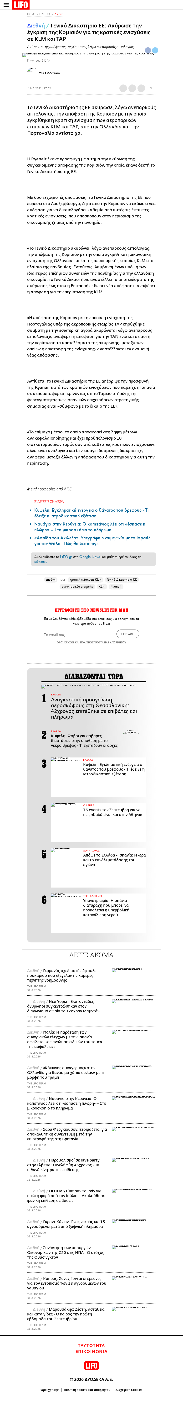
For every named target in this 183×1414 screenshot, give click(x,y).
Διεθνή (59, 14)
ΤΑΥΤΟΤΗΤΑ (91, 1345)
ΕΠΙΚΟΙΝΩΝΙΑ (92, 1351)
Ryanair (116, 586)
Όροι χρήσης (50, 1390)
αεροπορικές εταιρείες (77, 586)
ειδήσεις (40, 561)
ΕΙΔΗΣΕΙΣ (45, 14)
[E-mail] (141, 88)
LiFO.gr (66, 557)
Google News (90, 557)
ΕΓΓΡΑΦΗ (127, 634)
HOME (31, 14)
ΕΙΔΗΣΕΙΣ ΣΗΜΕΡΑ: (49, 501)
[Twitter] (155, 50)
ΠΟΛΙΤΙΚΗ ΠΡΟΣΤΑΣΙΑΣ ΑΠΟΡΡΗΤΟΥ (103, 642)
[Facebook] (148, 50)
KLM (102, 586)
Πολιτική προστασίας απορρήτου (87, 1390)
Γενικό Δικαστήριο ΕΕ (122, 580)
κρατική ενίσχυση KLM (86, 580)
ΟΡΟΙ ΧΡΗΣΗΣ (65, 642)
